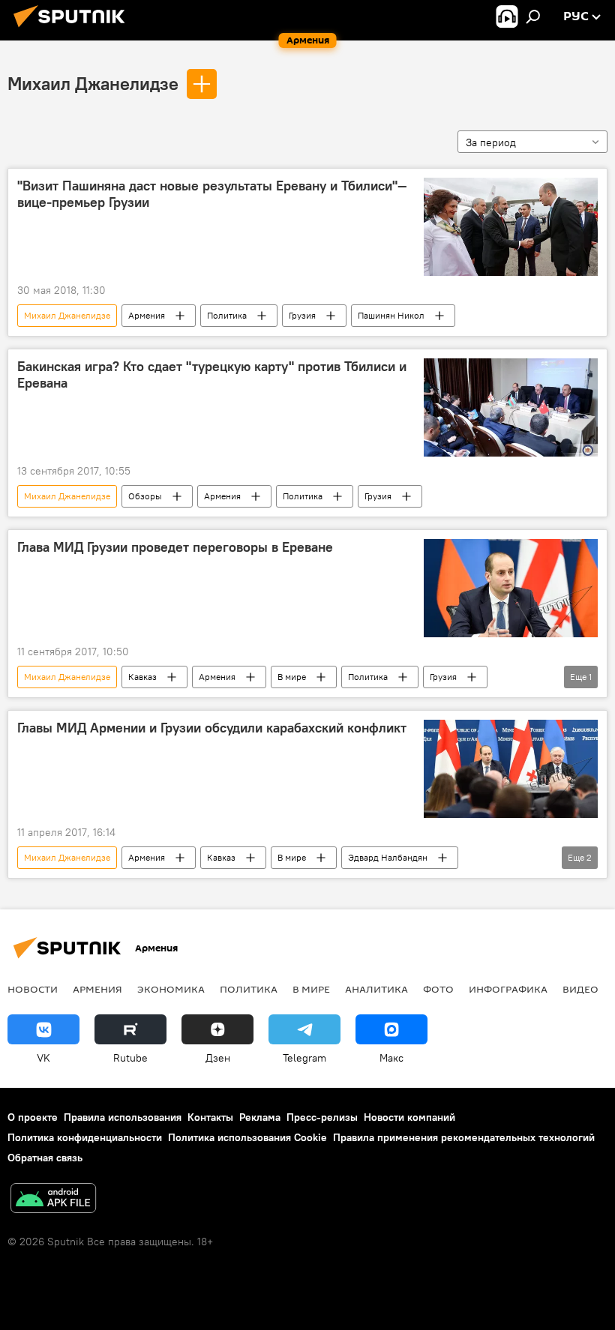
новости (33, 989)
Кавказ (142, 676)
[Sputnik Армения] (74, 29)
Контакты (210, 1117)
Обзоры (145, 496)
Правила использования (123, 1117)
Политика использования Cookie (247, 1137)
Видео (580, 989)
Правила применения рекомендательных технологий (464, 1137)
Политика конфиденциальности (85, 1137)
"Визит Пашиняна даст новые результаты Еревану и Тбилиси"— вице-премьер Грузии (212, 194)
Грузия (302, 315)
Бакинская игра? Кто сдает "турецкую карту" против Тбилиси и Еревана (211, 374)
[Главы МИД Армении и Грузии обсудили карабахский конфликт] (511, 769)
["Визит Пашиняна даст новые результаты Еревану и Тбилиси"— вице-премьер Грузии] (511, 227)
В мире (292, 676)
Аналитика (376, 989)
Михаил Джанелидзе (93, 83)
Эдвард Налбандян (388, 857)
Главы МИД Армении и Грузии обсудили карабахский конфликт (211, 728)
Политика (227, 315)
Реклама (259, 1117)
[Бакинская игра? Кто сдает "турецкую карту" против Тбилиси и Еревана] (511, 407)
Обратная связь (45, 1157)
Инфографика (508, 989)
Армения (146, 315)
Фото (438, 989)
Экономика (171, 989)
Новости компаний (409, 1117)
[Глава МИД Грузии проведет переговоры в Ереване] (511, 588)
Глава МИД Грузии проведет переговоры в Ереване (175, 547)
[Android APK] (53, 1200)
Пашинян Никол (391, 315)
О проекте (33, 1117)
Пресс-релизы (322, 1117)
